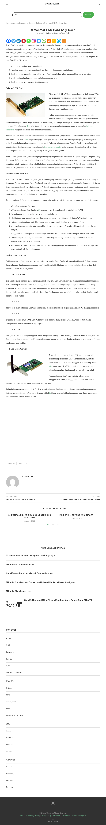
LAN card (22, 463)
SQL (8, 724)
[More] (64, 41)
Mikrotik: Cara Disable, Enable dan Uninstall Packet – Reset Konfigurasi (41, 582)
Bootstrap (10, 773)
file (39, 210)
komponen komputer (52, 147)
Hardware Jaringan (35, 23)
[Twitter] (13, 41)
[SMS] (44, 41)
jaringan (11, 463)
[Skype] (59, 41)
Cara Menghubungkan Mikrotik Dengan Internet (29, 573)
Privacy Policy (45, 816)
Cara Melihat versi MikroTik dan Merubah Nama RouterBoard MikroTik (58, 600)
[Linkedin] (18, 41)
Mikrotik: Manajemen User (18, 591)
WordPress (10, 760)
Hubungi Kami (33, 816)
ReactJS (9, 737)
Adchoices (56, 816)
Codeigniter (11, 701)
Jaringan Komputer (19, 23)
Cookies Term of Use (78, 816)
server (26, 139)
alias (50, 366)
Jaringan (9, 780)
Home (8, 23)
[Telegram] (39, 41)
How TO (10, 681)
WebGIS (9, 744)
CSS (8, 645)
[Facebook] (8, 41)
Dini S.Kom (27, 477)
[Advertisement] (53, 429)
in (50, 393)
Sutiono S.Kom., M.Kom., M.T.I (58, 33)
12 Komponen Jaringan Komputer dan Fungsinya (30, 555)
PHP (8, 708)
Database (10, 787)
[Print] (49, 41)
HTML (9, 638)
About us (23, 816)
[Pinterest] (23, 41)
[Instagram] (34, 41)
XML (8, 731)
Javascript (10, 652)
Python (9, 688)
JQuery (9, 659)
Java (8, 695)
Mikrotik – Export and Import (76, 515)
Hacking (9, 767)
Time (29, 126)
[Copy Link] (54, 41)
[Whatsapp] (28, 41)
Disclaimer (65, 816)
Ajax (8, 666)
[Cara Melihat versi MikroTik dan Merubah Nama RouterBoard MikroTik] (14, 604)
